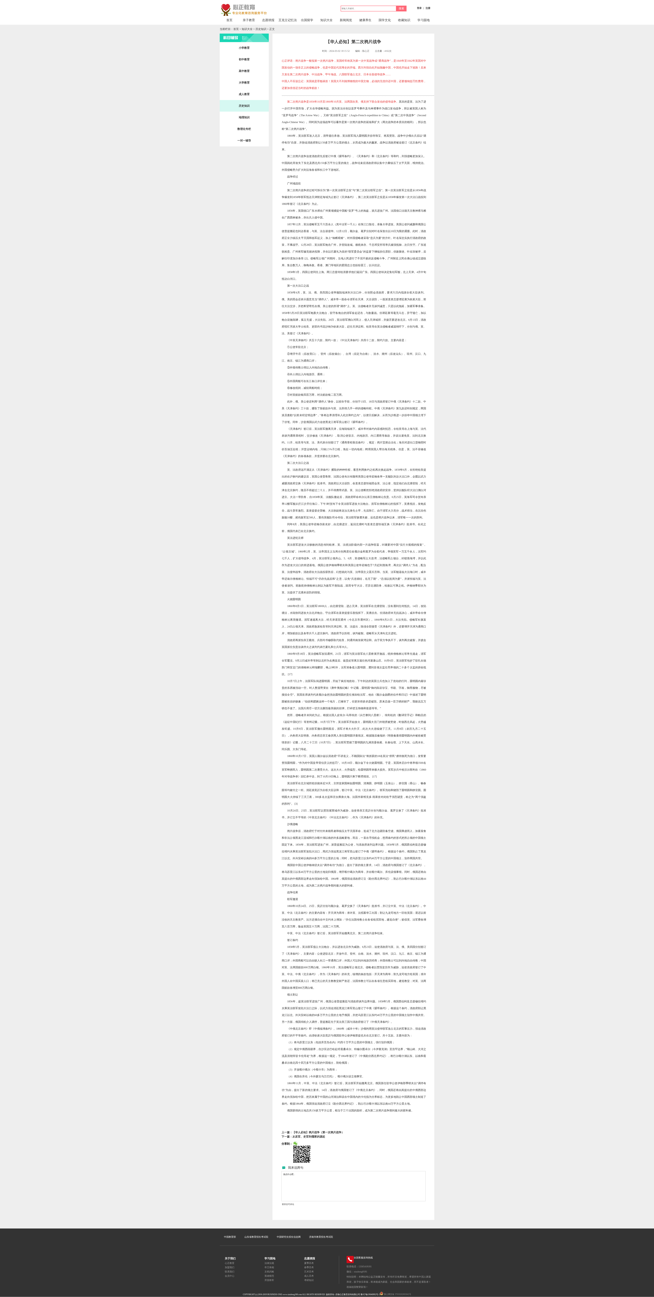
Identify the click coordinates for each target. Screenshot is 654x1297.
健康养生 (365, 20)
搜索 (401, 8)
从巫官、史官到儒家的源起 (308, 1136)
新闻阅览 (346, 20)
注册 (428, 8)
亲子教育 (249, 20)
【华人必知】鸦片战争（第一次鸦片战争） (318, 1132)
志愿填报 (268, 20)
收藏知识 (404, 20)
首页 (229, 20)
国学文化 (385, 20)
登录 (419, 8)
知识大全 (326, 20)
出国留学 (307, 20)
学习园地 (423, 20)
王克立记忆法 (287, 20)
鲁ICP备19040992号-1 (370, 1294)
